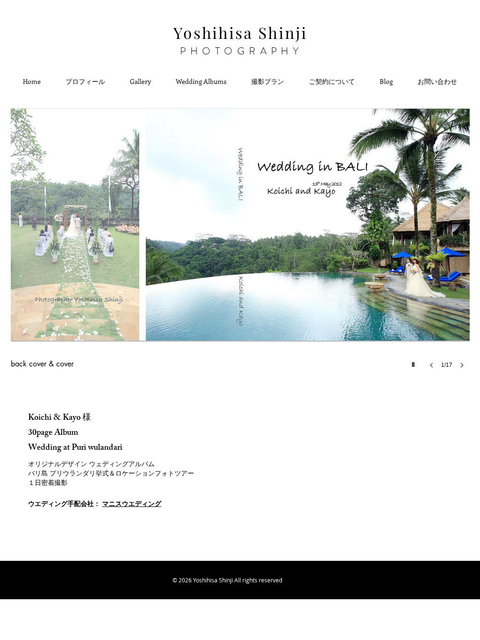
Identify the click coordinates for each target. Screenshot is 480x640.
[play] (414, 362)
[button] (240, 241)
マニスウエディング (131, 503)
